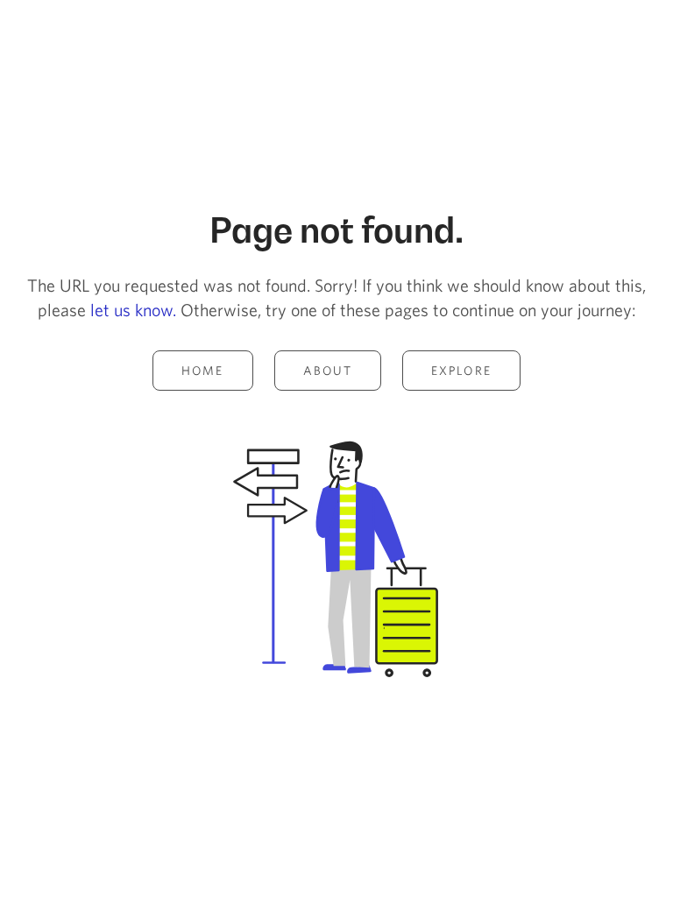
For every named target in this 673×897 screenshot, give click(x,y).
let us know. (133, 310)
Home (202, 371)
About (328, 371)
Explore (461, 371)
